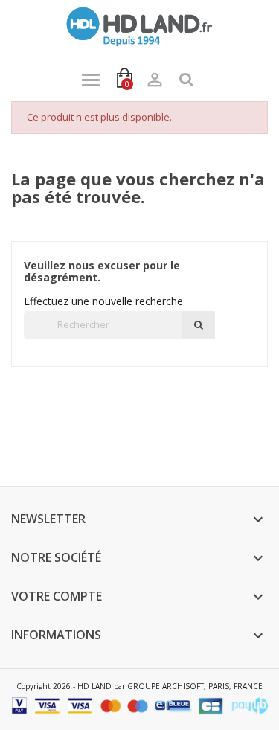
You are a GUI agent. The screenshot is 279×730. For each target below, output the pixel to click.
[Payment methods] (139, 705)
